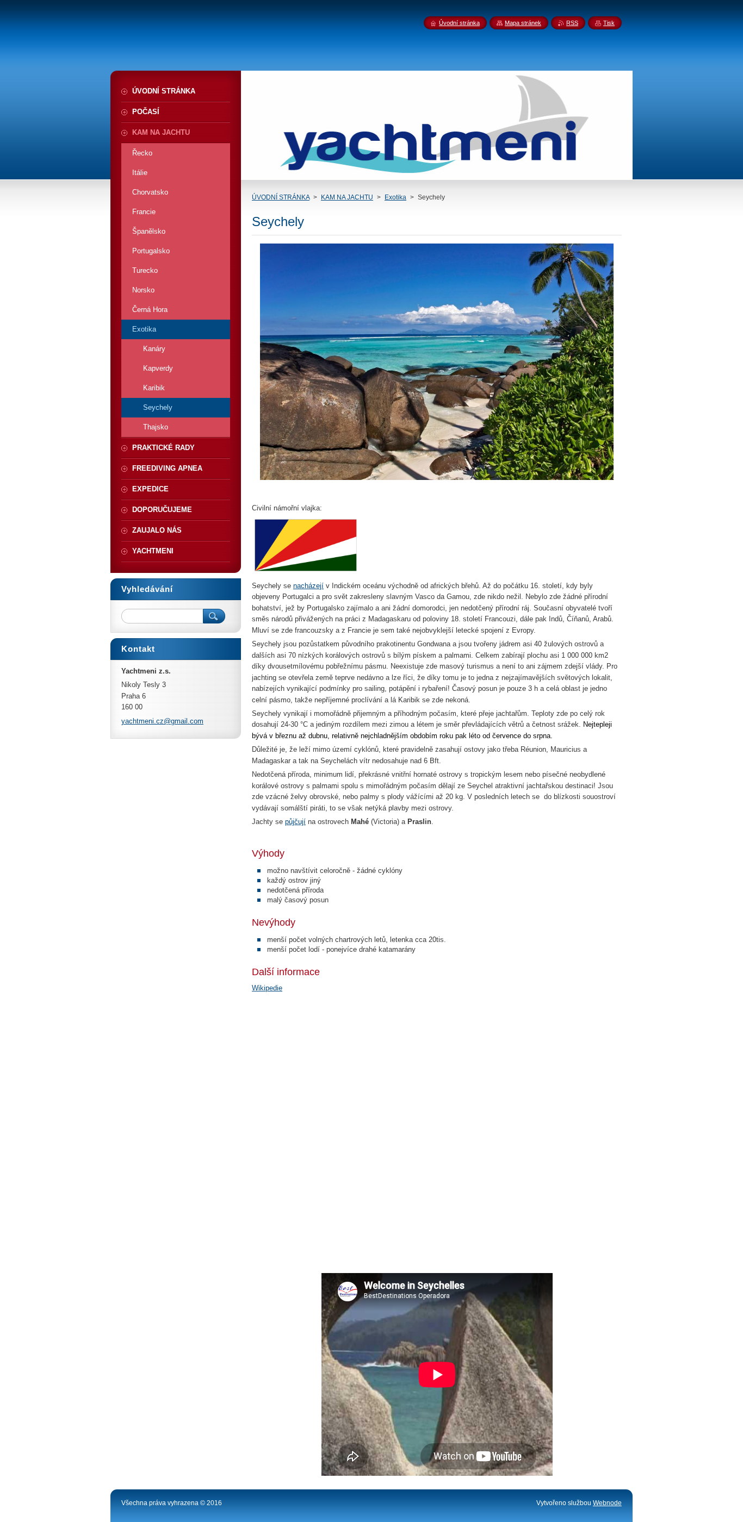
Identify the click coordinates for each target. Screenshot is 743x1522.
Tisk (609, 23)
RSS (572, 23)
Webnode (607, 1503)
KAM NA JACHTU (347, 197)
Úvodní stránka (459, 23)
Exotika (395, 197)
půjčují (295, 822)
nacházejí (308, 586)
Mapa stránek (523, 23)
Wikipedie (267, 988)
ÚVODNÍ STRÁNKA (280, 197)
